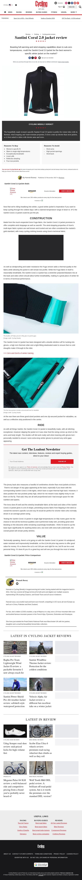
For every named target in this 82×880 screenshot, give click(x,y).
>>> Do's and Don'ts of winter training (19, 353)
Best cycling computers (41, 834)
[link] (14, 191)
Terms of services (32, 467)
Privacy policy (59, 854)
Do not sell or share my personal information (49, 857)
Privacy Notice (66, 467)
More (73, 12)
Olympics (23, 834)
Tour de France (23, 823)
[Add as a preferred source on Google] (41, 865)
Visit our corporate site (66, 873)
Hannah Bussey (30, 177)
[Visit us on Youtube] (75, 3)
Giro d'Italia (23, 827)
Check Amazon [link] (66, 191)
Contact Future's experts (22, 854)
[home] (5, 12)
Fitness (54, 12)
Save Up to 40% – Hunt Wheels (24, 18)
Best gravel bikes (41, 827)
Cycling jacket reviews (48, 34)
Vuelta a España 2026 (48, 18)
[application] (41, 247)
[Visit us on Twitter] (69, 3)
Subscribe (71, 7)
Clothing (36, 34)
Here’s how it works (63, 62)
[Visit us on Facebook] (72, 3)
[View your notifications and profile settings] (16, 5)
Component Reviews (58, 830)
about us (7, 854)
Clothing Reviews (59, 834)
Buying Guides (41, 12)
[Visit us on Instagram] (66, 3)
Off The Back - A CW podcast (71, 18)
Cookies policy (72, 854)
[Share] (29, 58)
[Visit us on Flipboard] (78, 3)
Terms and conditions (43, 854)
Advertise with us (21, 857)
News (10, 12)
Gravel (64, 12)
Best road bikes (41, 823)
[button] (41, 190)
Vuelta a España (23, 830)
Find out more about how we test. (21, 171)
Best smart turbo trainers (41, 830)
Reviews (29, 12)
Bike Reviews (59, 827)
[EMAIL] (17, 583)
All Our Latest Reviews (59, 823)
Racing (19, 12)
